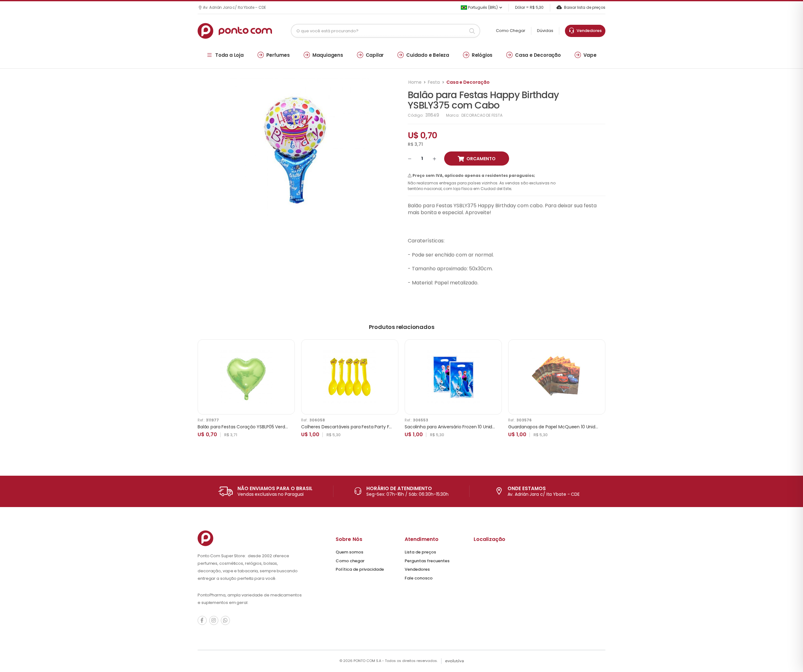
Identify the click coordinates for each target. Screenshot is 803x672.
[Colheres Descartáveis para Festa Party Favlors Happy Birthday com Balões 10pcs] (350, 377)
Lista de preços (420, 552)
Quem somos (349, 552)
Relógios (482, 55)
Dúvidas (545, 31)
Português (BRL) (482, 7)
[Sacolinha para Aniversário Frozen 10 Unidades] (453, 377)
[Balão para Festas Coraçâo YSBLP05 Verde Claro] (246, 377)
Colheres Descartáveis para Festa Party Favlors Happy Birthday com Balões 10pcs (388, 427)
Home (415, 82)
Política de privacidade (360, 569)
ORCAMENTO (481, 159)
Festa (434, 82)
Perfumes (278, 55)
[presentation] (600, 395)
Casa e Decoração (538, 55)
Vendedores (588, 31)
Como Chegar (510, 31)
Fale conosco (419, 578)
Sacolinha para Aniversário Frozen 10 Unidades (454, 427)
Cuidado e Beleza (427, 55)
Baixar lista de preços (584, 7)
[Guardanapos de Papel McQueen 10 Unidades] (557, 377)
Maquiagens (327, 55)
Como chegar (350, 561)
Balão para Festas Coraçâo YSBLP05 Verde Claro (249, 427)
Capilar (375, 55)
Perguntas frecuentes (427, 561)
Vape (590, 55)
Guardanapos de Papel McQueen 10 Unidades (557, 427)
